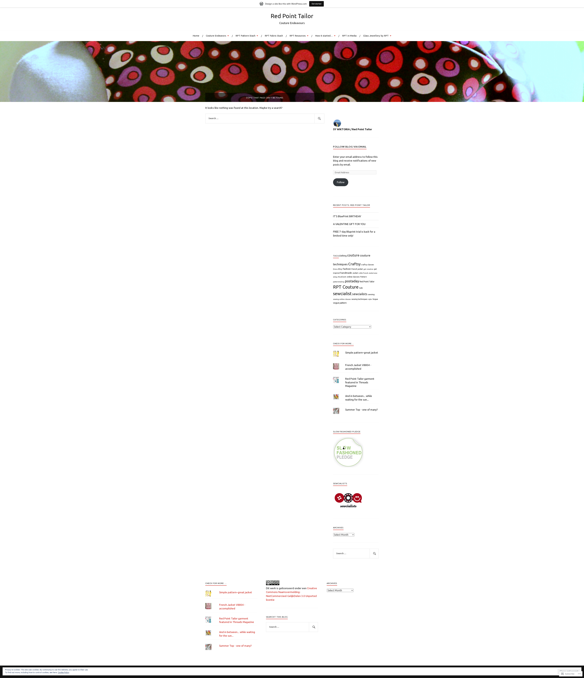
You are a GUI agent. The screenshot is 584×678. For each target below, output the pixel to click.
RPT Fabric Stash (274, 35)
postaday (352, 281)
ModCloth (342, 277)
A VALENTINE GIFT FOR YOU (349, 224)
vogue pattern (340, 303)
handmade (346, 273)
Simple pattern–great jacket (361, 352)
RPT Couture (345, 286)
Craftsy (354, 264)
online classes (353, 277)
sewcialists (359, 294)
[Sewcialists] (348, 508)
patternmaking (338, 282)
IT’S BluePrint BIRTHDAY (347, 216)
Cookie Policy (63, 672)
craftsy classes (367, 264)
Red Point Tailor (292, 16)
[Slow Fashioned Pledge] (348, 466)
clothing (343, 255)
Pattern (363, 277)
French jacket (357, 269)
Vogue (375, 299)
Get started (316, 4)
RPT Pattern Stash (245, 35)
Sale (361, 288)
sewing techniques (359, 299)
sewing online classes (342, 299)
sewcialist (342, 293)
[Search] (319, 118)
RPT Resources (298, 35)
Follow (340, 182)
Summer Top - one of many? (361, 409)
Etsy (340, 269)
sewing (371, 294)
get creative (368, 269)
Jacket (355, 273)
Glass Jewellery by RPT (376, 35)
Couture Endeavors (216, 35)
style (370, 299)
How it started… (324, 35)
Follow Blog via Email (350, 146)
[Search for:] (264, 118)
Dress (335, 269)
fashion (347, 268)
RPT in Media (349, 35)
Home (196, 35)
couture (353, 255)
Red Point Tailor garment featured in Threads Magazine (359, 382)
